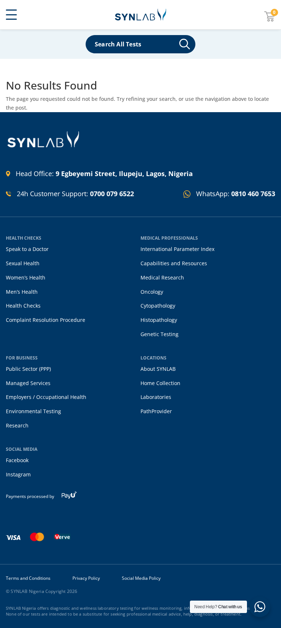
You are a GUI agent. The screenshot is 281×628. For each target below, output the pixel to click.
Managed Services (28, 383)
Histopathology (158, 319)
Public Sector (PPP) (28, 368)
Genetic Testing (159, 334)
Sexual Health (23, 263)
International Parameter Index (177, 249)
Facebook (17, 460)
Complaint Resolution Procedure (45, 319)
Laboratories (155, 396)
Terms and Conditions (28, 578)
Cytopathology (157, 305)
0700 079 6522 (112, 193)
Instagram (18, 474)
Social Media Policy (141, 578)
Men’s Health (22, 291)
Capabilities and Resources (173, 263)
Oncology (151, 291)
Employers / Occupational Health (46, 396)
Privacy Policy (86, 578)
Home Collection (160, 383)
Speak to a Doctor (27, 249)
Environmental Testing (33, 411)
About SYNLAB (158, 368)
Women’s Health (25, 277)
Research (17, 425)
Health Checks (23, 305)
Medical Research (162, 277)
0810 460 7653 (253, 193)
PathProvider (156, 411)
